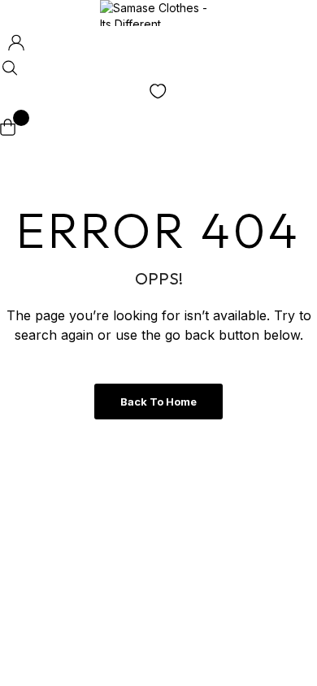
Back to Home (158, 401)
